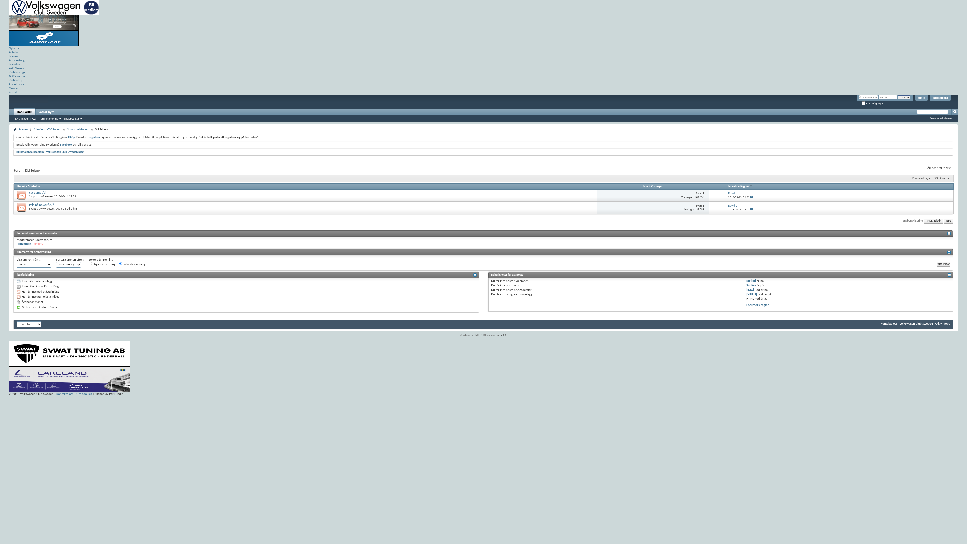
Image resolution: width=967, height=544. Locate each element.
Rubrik (21, 186)
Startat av (34, 186)
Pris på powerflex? (41, 205)
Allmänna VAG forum (47, 129)
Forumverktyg (920, 178)
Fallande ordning (133, 264)
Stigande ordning (103, 264)
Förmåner (15, 64)
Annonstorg (17, 60)
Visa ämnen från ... (29, 259)
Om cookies (84, 394)
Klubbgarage (17, 72)
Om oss (14, 88)
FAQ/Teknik (16, 68)
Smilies (751, 285)
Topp (948, 221)
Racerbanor (16, 84)
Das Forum (25, 112)
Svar (645, 186)
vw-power (48, 208)
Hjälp (921, 98)
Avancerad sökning (941, 118)
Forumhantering (48, 118)
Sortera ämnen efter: (70, 259)
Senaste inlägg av (738, 186)
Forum (13, 56)
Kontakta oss (889, 323)
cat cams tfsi (37, 192)
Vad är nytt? (46, 112)
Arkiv (938, 323)
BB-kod (751, 281)
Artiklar (14, 52)
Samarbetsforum (78, 129)
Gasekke (47, 196)
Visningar (657, 186)
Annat (13, 92)
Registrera (940, 98)
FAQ (33, 118)
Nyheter (14, 48)
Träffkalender (17, 76)
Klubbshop (16, 80)
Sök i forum (940, 178)
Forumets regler (757, 305)
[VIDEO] (751, 294)
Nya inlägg (21, 118)
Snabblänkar (71, 118)
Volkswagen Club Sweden (916, 323)
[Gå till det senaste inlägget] (751, 197)
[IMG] (750, 290)
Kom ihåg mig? (874, 103)
